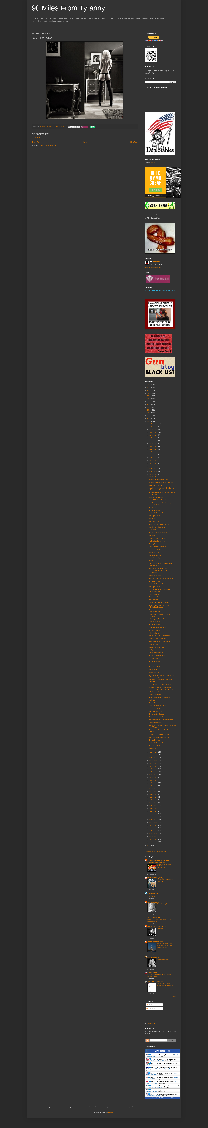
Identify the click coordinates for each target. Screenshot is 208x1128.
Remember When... (155, 622)
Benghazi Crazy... (154, 521)
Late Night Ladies (154, 516)
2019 (149, 404)
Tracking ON (169, 1098)
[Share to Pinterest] (79, 127)
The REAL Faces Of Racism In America (161, 717)
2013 (149, 421)
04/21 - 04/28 (153, 800)
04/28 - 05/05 (153, 797)
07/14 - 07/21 (153, 766)
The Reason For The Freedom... (159, 568)
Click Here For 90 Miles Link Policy (155, 851)
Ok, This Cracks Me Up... (157, 541)
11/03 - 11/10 (153, 446)
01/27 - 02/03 (153, 833)
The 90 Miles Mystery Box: (164, 1069)
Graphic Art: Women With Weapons (160, 687)
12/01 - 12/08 (153, 435)
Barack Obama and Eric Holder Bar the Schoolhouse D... (161, 489)
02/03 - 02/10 (153, 831)
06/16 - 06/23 (153, 777)
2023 (149, 393)
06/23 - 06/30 (153, 774)
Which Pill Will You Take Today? (159, 500)
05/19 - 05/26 (153, 788)
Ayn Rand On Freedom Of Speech (160, 684)
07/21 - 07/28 (153, 763)
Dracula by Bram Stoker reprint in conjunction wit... (159, 590)
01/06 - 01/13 (153, 842)
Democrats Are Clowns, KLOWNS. (160, 638)
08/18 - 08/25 (153, 752)
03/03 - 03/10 (153, 819)
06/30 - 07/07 (153, 772)
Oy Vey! (151, 650)
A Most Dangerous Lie (156, 722)
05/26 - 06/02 (153, 786)
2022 (149, 396)
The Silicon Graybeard (155, 942)
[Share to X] (74, 127)
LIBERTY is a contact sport (156, 926)
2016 (149, 413)
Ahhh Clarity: (153, 535)
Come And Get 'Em (155, 644)
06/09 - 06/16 (153, 780)
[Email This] (69, 127)
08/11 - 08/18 (153, 755)
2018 (149, 407)
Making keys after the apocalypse (159, 697)
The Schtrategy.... (154, 600)
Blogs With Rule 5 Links (156, 711)
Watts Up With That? (154, 917)
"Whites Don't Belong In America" (159, 636)
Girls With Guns (154, 477)
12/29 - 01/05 (153, 424)
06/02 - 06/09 (153, 783)
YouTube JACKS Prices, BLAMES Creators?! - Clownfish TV (164, 865)
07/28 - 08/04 (153, 760)
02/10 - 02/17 (153, 828)
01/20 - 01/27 (153, 836)
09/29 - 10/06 (153, 460)
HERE (153, 162)
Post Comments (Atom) (48, 145)
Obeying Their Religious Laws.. (159, 480)
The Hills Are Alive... (155, 597)
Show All (174, 996)
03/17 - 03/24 (153, 814)
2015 (149, 416)
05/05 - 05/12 (153, 794)
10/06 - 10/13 (153, 457)
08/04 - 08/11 (153, 758)
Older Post (133, 142)
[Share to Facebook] (76, 127)
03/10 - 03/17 (153, 817)
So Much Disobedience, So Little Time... (162, 482)
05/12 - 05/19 (153, 791)
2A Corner (160, 928)
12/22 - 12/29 (153, 426)
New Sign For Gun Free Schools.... (160, 602)
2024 (149, 390)
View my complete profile (153, 267)
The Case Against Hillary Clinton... (160, 641)
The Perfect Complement (157, 655)
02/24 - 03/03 (153, 822)
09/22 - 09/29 (153, 463)
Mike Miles (156, 261)
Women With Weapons (156, 653)
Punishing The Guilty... (156, 555)
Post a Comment (40, 138)
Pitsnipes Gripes (153, 957)
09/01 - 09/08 (153, 471)
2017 (149, 410)
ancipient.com (151, 1023)
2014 (149, 418)
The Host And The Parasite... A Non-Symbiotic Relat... (160, 610)
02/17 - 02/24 (153, 825)
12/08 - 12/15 (153, 432)
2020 (149, 401)
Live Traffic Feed (162, 1051)
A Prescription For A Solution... (158, 619)
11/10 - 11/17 (153, 443)
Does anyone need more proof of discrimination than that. (165, 985)
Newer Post (36, 142)
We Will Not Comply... (155, 575)
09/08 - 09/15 (153, 469)
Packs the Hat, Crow (163, 904)
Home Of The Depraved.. (157, 558)
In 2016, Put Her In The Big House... (160, 524)
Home (85, 142)
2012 (149, 845)
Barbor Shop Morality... (156, 485)
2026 (149, 385)
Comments (151, 1008)
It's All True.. (152, 700)
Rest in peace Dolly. (163, 959)
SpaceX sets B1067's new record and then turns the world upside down (164, 945)
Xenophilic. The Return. (155, 981)
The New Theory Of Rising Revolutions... (162, 578)
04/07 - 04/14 (153, 805)
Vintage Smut (153, 748)
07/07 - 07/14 (153, 769)
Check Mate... (153, 530)
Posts (150, 1005)
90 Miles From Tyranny (68, 8)
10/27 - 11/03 (153, 449)
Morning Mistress (154, 510)
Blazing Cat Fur (152, 893)
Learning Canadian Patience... (159, 533)
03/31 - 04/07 (153, 808)
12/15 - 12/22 (153, 429)
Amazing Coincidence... (156, 647)
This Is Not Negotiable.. (156, 714)
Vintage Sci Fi (153, 669)
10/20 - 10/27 (153, 452)
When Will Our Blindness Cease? (159, 737)
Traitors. (151, 561)
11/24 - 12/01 (153, 438)
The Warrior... (153, 507)
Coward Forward (154, 658)
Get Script (155, 1098)
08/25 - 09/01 (153, 474)
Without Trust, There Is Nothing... (159, 734)
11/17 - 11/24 (153, 441)
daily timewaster (153, 902)
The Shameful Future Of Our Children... (161, 720)
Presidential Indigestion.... (157, 527)
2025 (149, 387)
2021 (149, 399)
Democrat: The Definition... (157, 538)
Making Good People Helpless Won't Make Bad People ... (160, 606)
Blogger (110, 1112)
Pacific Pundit (152, 973)
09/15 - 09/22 (153, 466)
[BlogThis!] (71, 127)
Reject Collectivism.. (155, 694)
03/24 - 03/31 (153, 811)
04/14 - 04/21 (153, 803)
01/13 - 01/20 (153, 839)
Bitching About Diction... (156, 497)
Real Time (162, 1098)
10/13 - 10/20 (153, 455)
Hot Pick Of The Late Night (157, 513)
